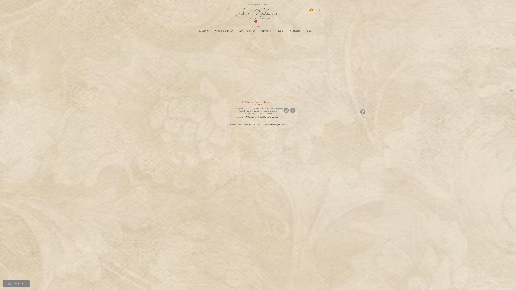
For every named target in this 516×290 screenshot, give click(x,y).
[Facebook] (292, 110)
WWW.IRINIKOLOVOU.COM (258, 5)
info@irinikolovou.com (269, 117)
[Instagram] (286, 110)
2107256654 (248, 117)
